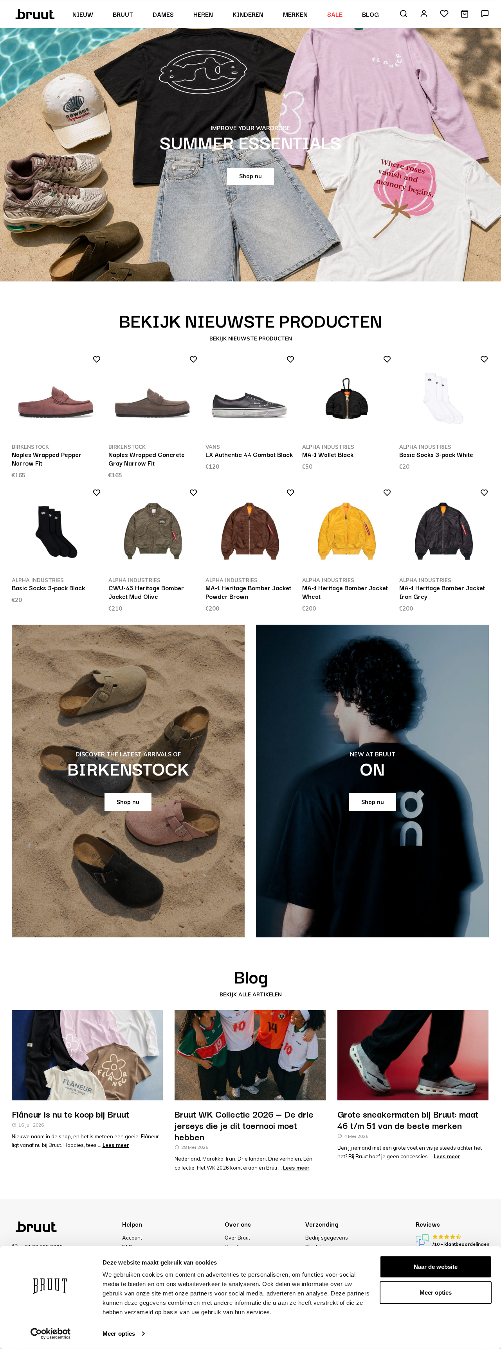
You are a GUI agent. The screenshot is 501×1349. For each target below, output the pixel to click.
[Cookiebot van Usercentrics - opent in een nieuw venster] (50, 1334)
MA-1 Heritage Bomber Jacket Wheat (345, 592)
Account (132, 1237)
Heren (203, 14)
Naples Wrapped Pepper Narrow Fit (46, 459)
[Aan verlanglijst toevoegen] (94, 361)
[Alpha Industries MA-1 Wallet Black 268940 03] (346, 398)
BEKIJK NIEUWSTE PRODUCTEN (250, 338)
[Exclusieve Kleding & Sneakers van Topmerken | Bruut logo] (36, 13)
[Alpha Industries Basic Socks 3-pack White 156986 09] (443, 398)
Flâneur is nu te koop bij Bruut (70, 1114)
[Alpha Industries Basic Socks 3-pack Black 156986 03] (56, 532)
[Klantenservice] (485, 14)
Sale (334, 14)
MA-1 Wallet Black (327, 454)
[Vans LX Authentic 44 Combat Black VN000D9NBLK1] (250, 398)
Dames (163, 14)
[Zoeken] (403, 14)
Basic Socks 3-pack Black (48, 587)
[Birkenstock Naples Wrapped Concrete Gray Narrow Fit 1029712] (153, 398)
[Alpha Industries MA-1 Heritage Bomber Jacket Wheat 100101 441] (346, 532)
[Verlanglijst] (444, 14)
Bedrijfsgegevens (326, 1237)
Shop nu (250, 176)
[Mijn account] (424, 14)
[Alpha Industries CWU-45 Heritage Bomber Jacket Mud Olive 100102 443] (153, 532)
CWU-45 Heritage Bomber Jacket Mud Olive (146, 592)
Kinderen (247, 14)
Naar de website (436, 1266)
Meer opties (119, 1333)
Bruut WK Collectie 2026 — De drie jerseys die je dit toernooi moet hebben (244, 1125)
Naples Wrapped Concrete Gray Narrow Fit (146, 459)
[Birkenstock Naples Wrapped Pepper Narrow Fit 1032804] (56, 398)
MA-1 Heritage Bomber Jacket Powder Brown (248, 592)
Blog (370, 14)
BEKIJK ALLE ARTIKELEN (251, 994)
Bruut (123, 14)
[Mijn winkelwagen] (464, 14)
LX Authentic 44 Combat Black (249, 454)
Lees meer (116, 1145)
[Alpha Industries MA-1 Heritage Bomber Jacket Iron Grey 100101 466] (443, 532)
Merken (295, 14)
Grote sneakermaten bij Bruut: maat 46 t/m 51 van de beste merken (407, 1119)
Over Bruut (237, 1237)
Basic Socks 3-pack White (436, 454)
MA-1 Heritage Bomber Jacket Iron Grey (442, 592)
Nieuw (82, 14)
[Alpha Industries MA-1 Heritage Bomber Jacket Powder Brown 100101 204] (250, 532)
